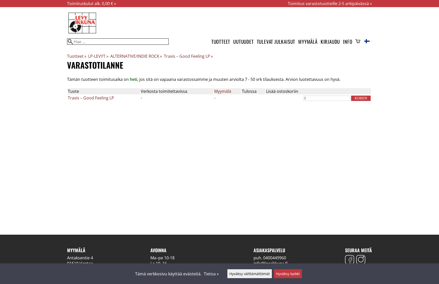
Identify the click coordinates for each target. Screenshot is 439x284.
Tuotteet (220, 41)
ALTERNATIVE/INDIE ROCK (136, 56)
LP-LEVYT (98, 56)
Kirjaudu (330, 41)
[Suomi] (368, 41)
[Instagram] (360, 260)
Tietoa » (211, 274)
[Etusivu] (82, 33)
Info (347, 41)
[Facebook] (349, 260)
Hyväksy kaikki (288, 273)
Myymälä (308, 41)
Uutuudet (243, 41)
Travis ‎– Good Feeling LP (188, 56)
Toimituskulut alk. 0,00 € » (91, 3)
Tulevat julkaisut (276, 41)
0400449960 (274, 258)
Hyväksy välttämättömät (249, 273)
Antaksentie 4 (80, 258)
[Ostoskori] (357, 41)
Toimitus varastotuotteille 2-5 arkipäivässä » (330, 3)
